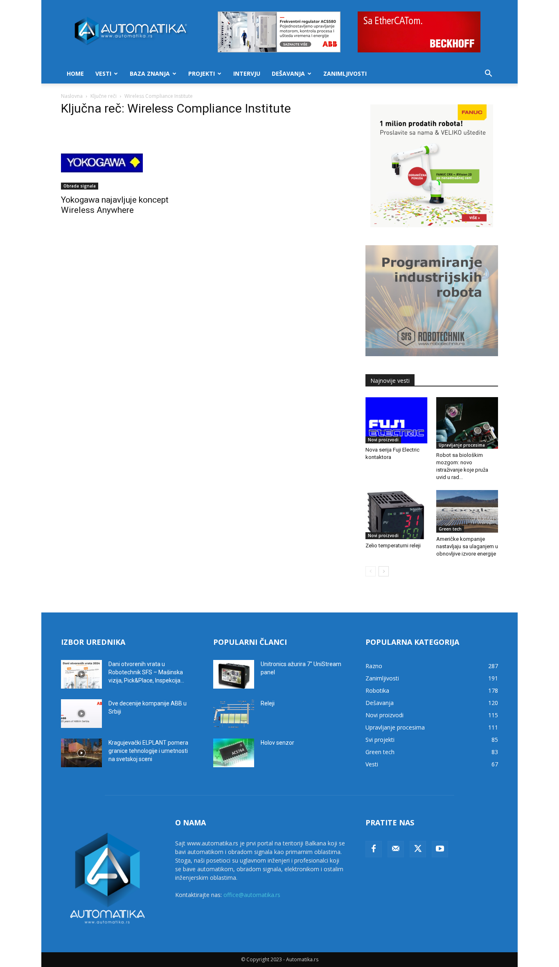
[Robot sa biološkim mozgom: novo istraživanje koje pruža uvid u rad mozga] (467, 423)
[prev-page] (370, 571)
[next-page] (384, 571)
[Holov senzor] (233, 753)
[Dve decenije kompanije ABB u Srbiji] (81, 713)
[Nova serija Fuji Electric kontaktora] (396, 420)
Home (75, 73)
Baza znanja (150, 73)
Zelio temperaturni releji (393, 545)
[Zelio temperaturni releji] (396, 514)
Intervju (246, 73)
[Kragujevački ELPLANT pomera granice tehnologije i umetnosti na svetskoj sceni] (81, 753)
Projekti (201, 73)
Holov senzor (277, 742)
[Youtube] (440, 849)
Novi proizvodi (383, 440)
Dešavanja (288, 73)
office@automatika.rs (251, 895)
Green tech (450, 529)
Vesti (103, 73)
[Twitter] (418, 849)
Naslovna (72, 96)
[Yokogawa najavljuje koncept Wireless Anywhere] (127, 157)
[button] (488, 74)
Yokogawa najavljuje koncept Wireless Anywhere (115, 205)
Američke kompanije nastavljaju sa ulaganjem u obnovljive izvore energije (467, 546)
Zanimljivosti (345, 73)
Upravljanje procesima (462, 445)
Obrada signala (79, 186)
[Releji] (233, 713)
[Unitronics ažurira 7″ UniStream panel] (233, 674)
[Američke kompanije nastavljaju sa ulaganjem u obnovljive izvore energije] (467, 511)
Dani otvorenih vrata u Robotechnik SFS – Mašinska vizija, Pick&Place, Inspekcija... (146, 672)
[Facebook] (373, 849)
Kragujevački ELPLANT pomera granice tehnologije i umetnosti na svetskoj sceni (148, 750)
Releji (268, 703)
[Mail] (396, 849)
